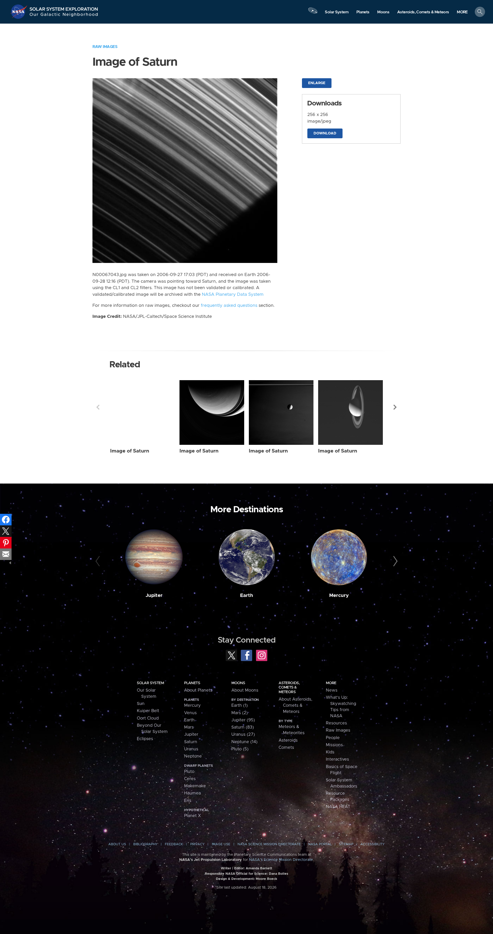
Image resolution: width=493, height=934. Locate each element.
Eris (187, 801)
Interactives (337, 759)
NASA (19, 11)
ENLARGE (316, 83)
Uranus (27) (243, 734)
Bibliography (145, 844)
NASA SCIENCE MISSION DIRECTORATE (269, 844)
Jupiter (154, 595)
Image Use (221, 844)
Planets (192, 683)
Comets (286, 747)
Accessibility (373, 844)
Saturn (190, 742)
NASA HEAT (338, 807)
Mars (189, 727)
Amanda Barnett (259, 868)
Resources (336, 723)
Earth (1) (239, 705)
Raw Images (104, 47)
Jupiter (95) (243, 720)
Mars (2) (239, 713)
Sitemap (346, 844)
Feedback (174, 844)
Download (325, 133)
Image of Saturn (129, 451)
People (333, 738)
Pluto (189, 772)
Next (395, 407)
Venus (190, 713)
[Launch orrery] (313, 13)
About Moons (244, 690)
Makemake (195, 786)
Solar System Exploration (64, 8)
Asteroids (288, 740)
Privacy (197, 844)
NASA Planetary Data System (232, 294)
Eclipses (145, 739)
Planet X (192, 816)
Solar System (150, 683)
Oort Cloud (148, 718)
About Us (117, 844)
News (331, 690)
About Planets (198, 690)
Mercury (339, 595)
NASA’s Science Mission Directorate (281, 860)
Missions (334, 745)
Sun (141, 704)
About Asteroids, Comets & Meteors (295, 705)
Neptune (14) (244, 742)
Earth (246, 595)
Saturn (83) (242, 727)
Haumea (192, 793)
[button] (462, 12)
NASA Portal (320, 844)
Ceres (190, 779)
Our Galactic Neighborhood (64, 15)
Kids (330, 752)
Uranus (191, 749)
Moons (238, 683)
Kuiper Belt (148, 711)
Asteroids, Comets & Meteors (289, 687)
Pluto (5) (240, 749)
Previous (98, 407)
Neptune (193, 756)
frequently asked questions (229, 305)
